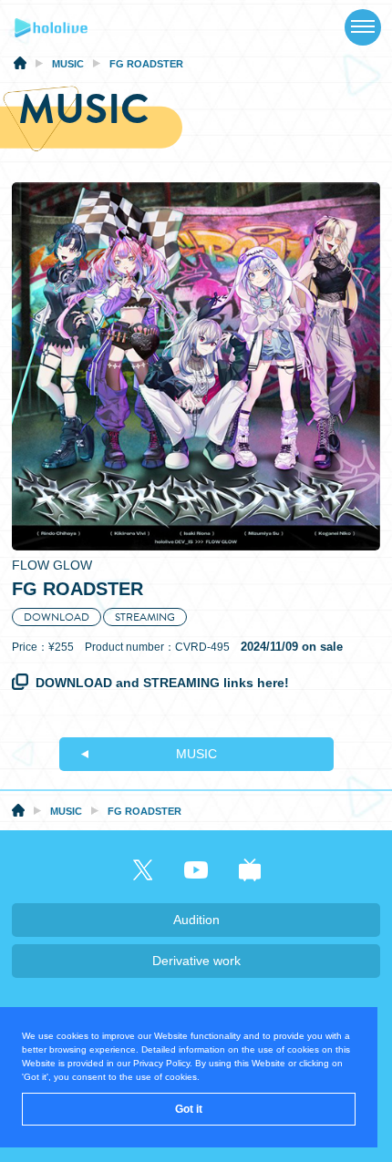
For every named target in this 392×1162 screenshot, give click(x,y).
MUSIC (196, 753)
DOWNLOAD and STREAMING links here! (162, 682)
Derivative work (196, 960)
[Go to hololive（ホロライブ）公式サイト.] (20, 65)
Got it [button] (188, 1109)
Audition (196, 919)
